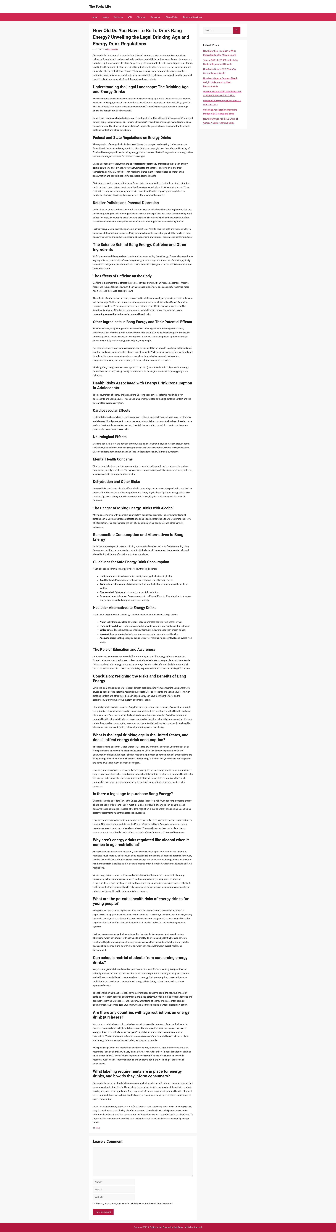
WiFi (130, 17)
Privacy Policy (172, 17)
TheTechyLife (155, 1227)
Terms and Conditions (192, 17)
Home (94, 17)
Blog (98, 1128)
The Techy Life (100, 6)
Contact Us (155, 17)
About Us (141, 17)
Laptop (106, 17)
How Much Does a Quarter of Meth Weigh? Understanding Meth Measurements (220, 82)
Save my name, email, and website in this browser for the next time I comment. (134, 1203)
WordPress (178, 1227)
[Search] (236, 30)
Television (118, 17)
